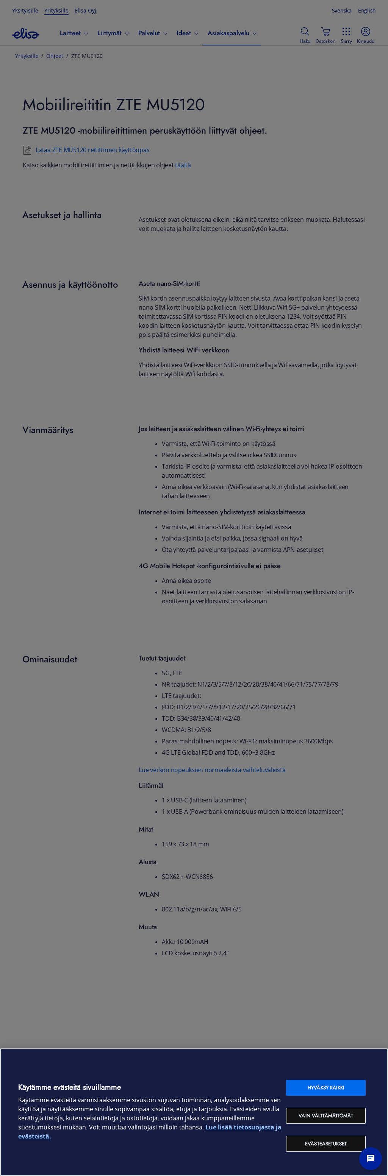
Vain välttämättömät (326, 1115)
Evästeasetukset (326, 1143)
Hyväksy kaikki (326, 1087)
